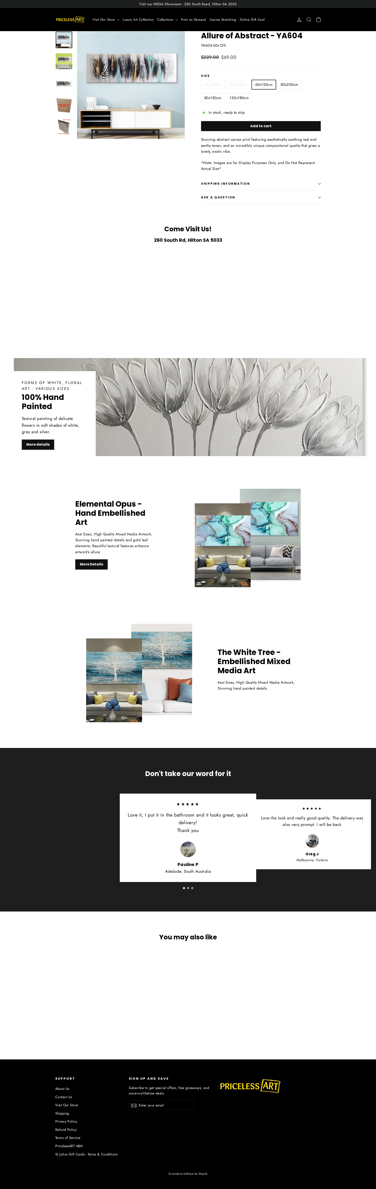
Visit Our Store (104, 19)
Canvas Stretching (223, 19)
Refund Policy (66, 1129)
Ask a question (218, 197)
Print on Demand (193, 19)
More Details (91, 564)
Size (205, 76)
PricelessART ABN (69, 1145)
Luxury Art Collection (138, 19)
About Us (62, 1088)
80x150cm (212, 97)
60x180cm (212, 84)
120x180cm (239, 97)
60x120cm (263, 84)
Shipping (62, 1113)
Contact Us (63, 1096)
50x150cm (238, 84)
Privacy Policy (66, 1121)
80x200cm (289, 84)
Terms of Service (68, 1137)
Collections (165, 19)
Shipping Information (225, 184)
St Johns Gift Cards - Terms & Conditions (86, 1154)
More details (38, 444)
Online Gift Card (252, 19)
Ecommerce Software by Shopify (188, 1174)
